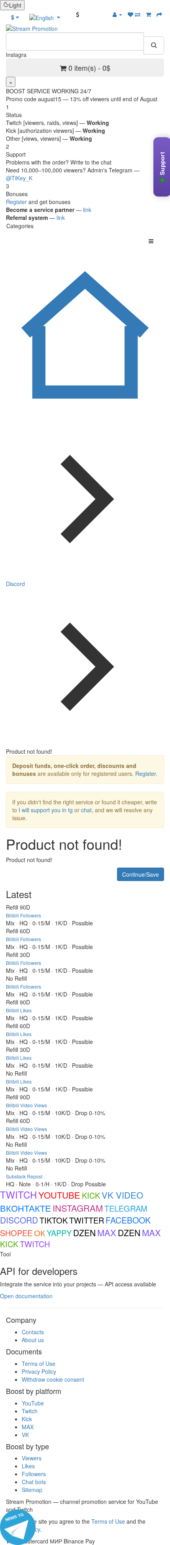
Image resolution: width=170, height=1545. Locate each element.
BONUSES (94, 14)
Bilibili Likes (19, 1010)
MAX (28, 1427)
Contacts (33, 1332)
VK (25, 1435)
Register (16, 202)
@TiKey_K (19, 178)
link (87, 210)
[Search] (154, 45)
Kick (27, 1419)
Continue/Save (140, 874)
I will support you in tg (46, 810)
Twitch (30, 1411)
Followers (34, 1474)
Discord (15, 584)
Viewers (32, 1458)
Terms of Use (38, 1363)
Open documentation (26, 1296)
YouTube (33, 1403)
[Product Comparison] (137, 14)
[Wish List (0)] (131, 14)
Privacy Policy (39, 1371)
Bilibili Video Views (26, 1105)
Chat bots (34, 1482)
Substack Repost (24, 1176)
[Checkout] (159, 14)
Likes (28, 1466)
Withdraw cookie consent (53, 1379)
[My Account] (117, 14)
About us (33, 1340)
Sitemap (32, 1490)
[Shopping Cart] (148, 14)
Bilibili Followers (23, 915)
